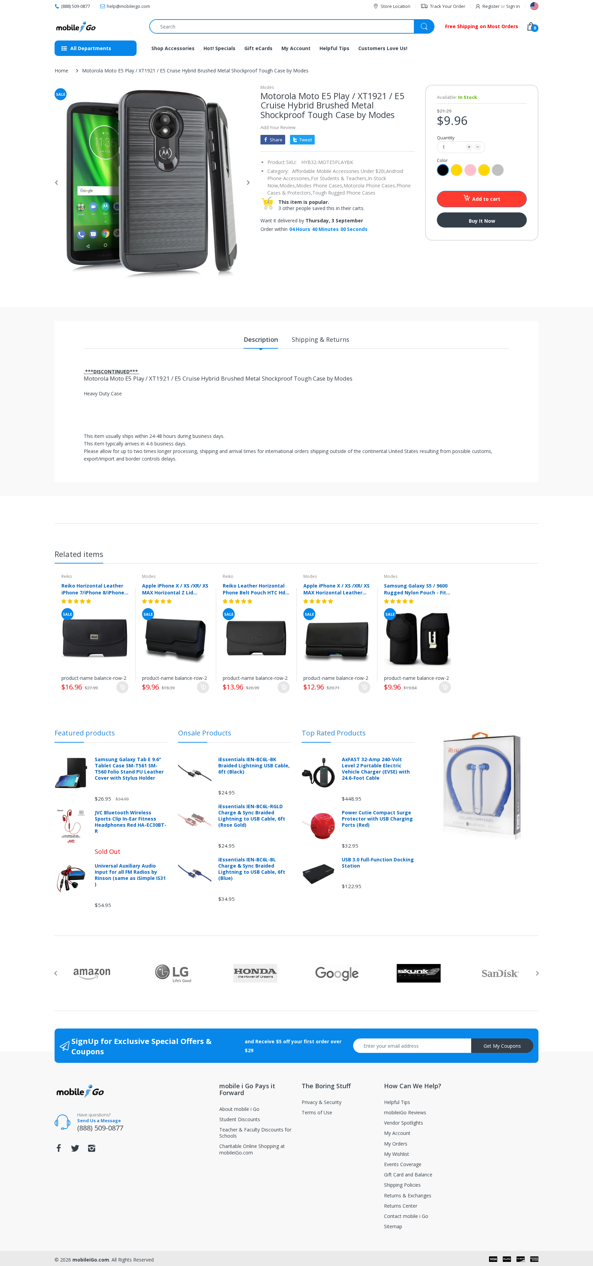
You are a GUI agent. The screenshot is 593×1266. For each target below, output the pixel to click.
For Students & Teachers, (339, 178)
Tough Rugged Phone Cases (343, 192)
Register (491, 6)
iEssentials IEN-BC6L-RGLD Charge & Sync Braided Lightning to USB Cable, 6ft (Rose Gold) (251, 815)
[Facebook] (59, 1150)
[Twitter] (75, 1150)
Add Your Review (277, 127)
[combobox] (291, 26)
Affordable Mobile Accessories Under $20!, (339, 171)
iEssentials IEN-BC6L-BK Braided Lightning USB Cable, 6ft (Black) (254, 765)
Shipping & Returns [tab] (320, 339)
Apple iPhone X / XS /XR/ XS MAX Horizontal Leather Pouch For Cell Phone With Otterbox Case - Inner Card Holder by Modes (336, 588)
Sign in (513, 6)
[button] (76, 601)
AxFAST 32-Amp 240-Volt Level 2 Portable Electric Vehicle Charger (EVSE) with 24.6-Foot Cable (376, 768)
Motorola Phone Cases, (370, 185)
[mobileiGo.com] (76, 26)
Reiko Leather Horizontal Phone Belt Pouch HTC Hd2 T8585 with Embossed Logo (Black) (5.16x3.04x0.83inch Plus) (255, 588)
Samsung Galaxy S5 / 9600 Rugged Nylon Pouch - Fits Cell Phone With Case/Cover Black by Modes (416, 588)
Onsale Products (204, 732)
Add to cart (486, 199)
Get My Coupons (502, 1046)
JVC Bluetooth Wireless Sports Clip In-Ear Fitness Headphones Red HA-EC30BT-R (130, 822)
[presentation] (55, 973)
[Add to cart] (122, 687)
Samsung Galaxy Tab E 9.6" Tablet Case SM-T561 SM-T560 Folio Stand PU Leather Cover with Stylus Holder (129, 768)
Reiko (66, 576)
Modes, (287, 185)
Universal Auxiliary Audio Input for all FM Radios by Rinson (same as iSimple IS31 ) (130, 875)
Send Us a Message (99, 1120)
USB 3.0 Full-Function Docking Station (378, 863)
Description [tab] (261, 339)
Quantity (446, 138)
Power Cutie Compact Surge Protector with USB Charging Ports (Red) (377, 819)
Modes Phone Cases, (320, 185)
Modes (267, 87)
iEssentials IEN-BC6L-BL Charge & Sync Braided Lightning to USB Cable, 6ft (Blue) (251, 869)
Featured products (85, 732)
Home (61, 70)
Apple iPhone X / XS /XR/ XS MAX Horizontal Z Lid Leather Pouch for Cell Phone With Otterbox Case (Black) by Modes (175, 588)
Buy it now (482, 221)
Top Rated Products (334, 732)
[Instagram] (92, 1150)
